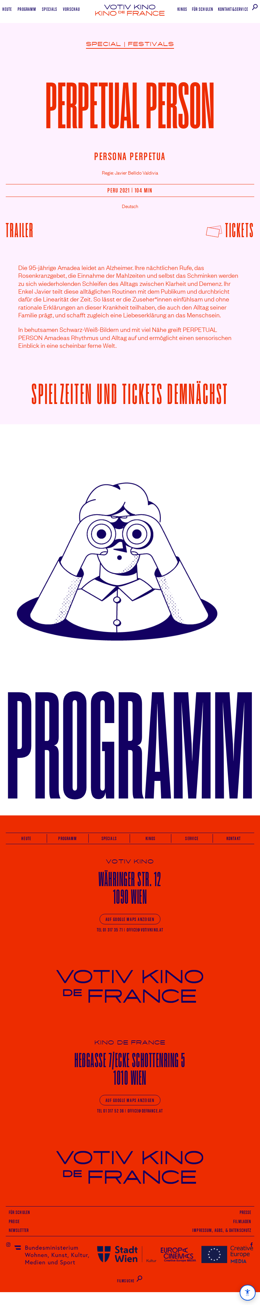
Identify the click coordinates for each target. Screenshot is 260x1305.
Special (104, 44)
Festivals (151, 44)
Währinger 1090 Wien (130, 888)
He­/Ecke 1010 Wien (130, 1069)
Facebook (251, 1244)
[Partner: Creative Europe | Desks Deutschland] (227, 1254)
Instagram (8, 1244)
